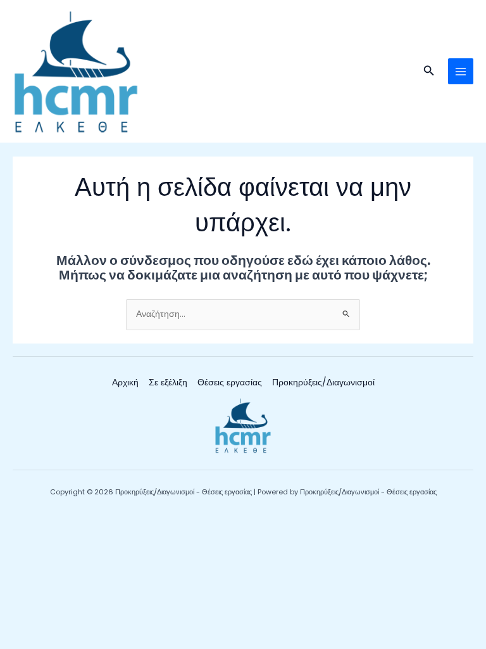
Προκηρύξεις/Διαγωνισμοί (323, 382)
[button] (429, 71)
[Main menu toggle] (461, 71)
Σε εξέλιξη (168, 382)
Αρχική (125, 382)
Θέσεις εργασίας (229, 382)
